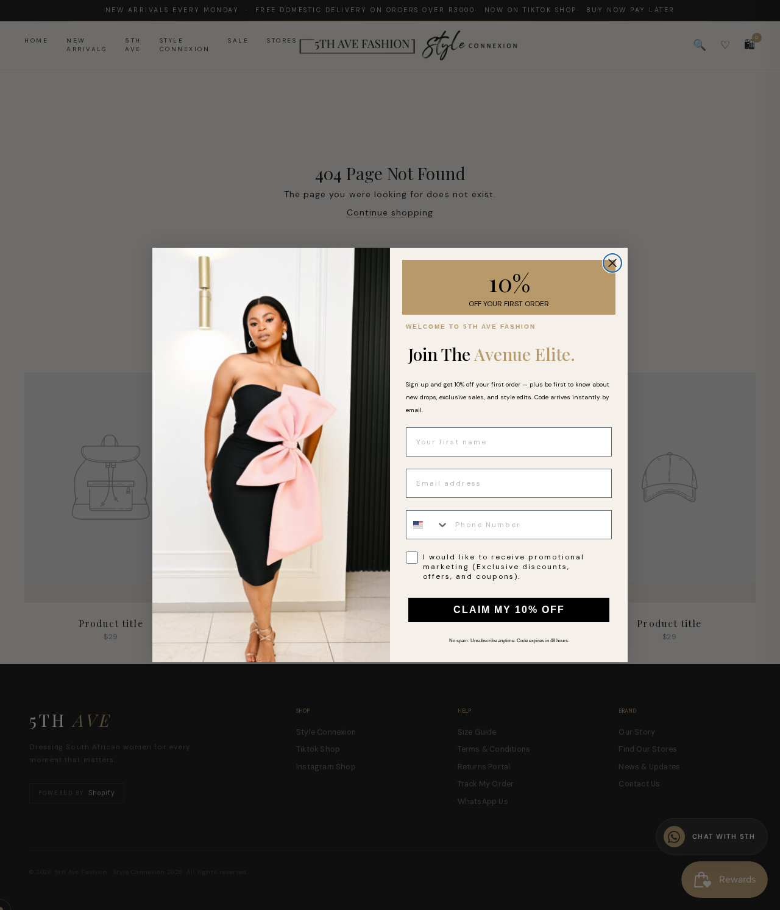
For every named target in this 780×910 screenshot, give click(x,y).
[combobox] (427, 525)
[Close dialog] (612, 263)
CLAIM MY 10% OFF (509, 609)
